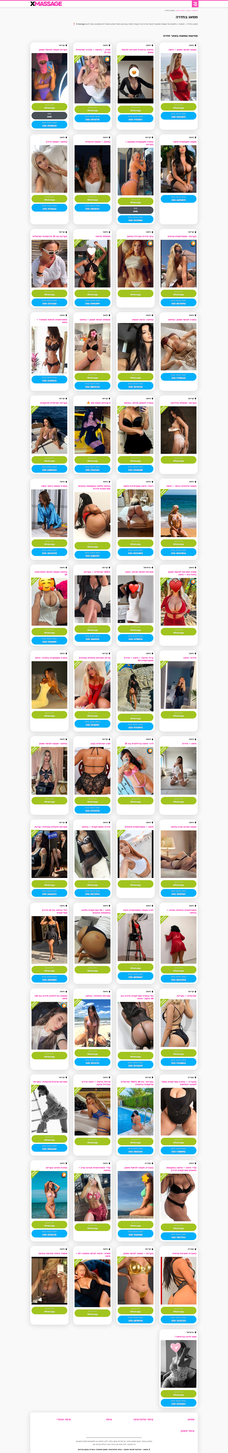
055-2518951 (92, 725)
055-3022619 (135, 1065)
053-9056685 (135, 470)
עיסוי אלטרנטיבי (143, 1419)
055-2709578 (92, 810)
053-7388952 (179, 1151)
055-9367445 (135, 1234)
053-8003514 (178, 979)
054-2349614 (49, 380)
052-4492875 (179, 200)
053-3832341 (136, 1151)
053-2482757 (92, 556)
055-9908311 (92, 209)
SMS (49, 116)
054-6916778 (92, 119)
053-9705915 (136, 727)
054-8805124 (92, 387)
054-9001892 (135, 553)
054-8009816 (178, 553)
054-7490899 (92, 303)
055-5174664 (49, 209)
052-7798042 (179, 378)
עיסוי (109, 1419)
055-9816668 (49, 1149)
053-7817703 (179, 1237)
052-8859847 (135, 977)
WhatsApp (178, 108)
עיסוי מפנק (187, 1431)
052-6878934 (136, 1320)
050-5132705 (178, 1320)
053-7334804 (178, 1063)
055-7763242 (92, 470)
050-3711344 (49, 303)
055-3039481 (136, 220)
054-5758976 (135, 639)
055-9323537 (179, 117)
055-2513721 (92, 1063)
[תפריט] (195, 4)
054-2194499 (49, 641)
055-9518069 (49, 125)
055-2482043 (49, 470)
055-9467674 (92, 639)
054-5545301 (179, 894)
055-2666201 (49, 894)
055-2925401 (179, 1404)
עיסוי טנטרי (64, 1419)
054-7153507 (135, 119)
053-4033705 (49, 553)
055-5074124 (135, 387)
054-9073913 (92, 894)
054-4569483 (49, 979)
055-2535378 (49, 1234)
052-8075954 (179, 303)
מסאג (190, 1419)
